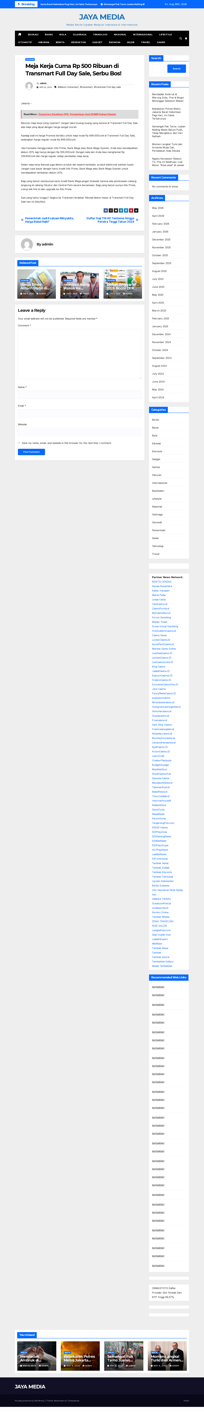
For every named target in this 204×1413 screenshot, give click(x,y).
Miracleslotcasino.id (163, 702)
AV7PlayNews (160, 849)
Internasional (143, 34)
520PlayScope (160, 845)
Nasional (120, 34)
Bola (62, 34)
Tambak (156, 952)
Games (161, 42)
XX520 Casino (160, 827)
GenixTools (158, 809)
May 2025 (158, 294)
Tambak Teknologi (162, 876)
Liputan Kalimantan (163, 881)
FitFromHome (160, 858)
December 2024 (161, 334)
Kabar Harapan (161, 590)
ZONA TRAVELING (163, 921)
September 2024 (162, 357)
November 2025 (161, 247)
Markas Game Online (164, 648)
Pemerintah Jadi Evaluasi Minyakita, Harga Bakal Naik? (49, 220)
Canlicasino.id (159, 604)
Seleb (131, 42)
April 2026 (158, 215)
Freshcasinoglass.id (163, 729)
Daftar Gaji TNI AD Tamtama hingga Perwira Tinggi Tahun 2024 (110, 220)
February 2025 (160, 318)
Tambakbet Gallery (163, 961)
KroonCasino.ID (161, 751)
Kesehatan (78, 42)
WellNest (157, 943)
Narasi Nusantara (162, 586)
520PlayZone (159, 831)
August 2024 (159, 365)
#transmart (86, 87)
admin (43, 83)
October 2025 (160, 255)
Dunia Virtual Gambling (165, 626)
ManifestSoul (159, 769)
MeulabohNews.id (162, 782)
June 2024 (158, 381)
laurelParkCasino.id (163, 644)
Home (186, 1400)
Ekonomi (114, 42)
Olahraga (79, 34)
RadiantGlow (159, 805)
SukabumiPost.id (161, 903)
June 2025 (158, 286)
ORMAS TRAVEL (161, 898)
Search (156, 58)
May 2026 (158, 207)
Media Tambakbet (162, 965)
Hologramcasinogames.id (166, 706)
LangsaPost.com (161, 930)
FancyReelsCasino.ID (164, 693)
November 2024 (161, 342)
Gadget (97, 42)
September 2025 (161, 263)
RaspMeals (158, 814)
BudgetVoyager (160, 764)
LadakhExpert (160, 939)
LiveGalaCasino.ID (162, 653)
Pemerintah (158, 530)
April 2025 (158, 302)
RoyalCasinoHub (161, 773)
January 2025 (160, 326)
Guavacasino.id (160, 715)
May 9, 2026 (30, 1366)
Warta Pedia (159, 595)
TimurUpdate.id (160, 796)
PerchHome (159, 818)
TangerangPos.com (163, 822)
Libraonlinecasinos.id (163, 742)
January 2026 (160, 231)
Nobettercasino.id (162, 733)
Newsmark (59, 1400)
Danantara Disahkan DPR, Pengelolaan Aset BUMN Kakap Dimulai (77, 114)
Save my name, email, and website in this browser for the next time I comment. (67, 443)
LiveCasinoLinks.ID (162, 662)
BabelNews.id (159, 791)
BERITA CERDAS (161, 581)
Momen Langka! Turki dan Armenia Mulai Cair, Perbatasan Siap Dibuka (167, 147)
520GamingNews (161, 836)
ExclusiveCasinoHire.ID (165, 684)
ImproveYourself (161, 800)
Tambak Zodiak (160, 867)
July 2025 (158, 279)
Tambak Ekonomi (162, 872)
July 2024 (158, 373)
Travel (145, 42)
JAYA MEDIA (102, 16)
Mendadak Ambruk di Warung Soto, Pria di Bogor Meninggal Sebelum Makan (168, 97)
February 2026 (160, 223)
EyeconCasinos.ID (162, 675)
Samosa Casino (161, 778)
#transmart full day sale (107, 87)
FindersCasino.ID (161, 679)
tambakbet (158, 986)
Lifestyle (165, 34)
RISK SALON (159, 925)
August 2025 (159, 271)
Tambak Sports (161, 957)
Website (22, 424)
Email (22, 405)
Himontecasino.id (161, 711)
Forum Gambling (161, 617)
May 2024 (158, 389)
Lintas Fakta (159, 599)
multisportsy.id (160, 907)
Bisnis (49, 34)
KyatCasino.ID (160, 747)
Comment (24, 325)
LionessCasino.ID (161, 657)
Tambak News (160, 948)
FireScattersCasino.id (164, 630)
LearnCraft (158, 755)
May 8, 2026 (117, 1366)
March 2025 (159, 310)
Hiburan (43, 42)
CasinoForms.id (160, 608)
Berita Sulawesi (160, 885)
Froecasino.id (159, 720)
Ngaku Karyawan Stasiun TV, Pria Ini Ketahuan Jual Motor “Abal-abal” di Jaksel (168, 162)
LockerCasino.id (161, 639)
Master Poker (160, 621)
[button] (181, 38)
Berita (60, 42)
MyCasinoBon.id (161, 612)
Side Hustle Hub (161, 934)
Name (22, 387)
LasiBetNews (159, 854)
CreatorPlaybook (161, 760)
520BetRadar (159, 840)
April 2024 (158, 397)
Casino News (159, 635)
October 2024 (160, 350)
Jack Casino (159, 688)
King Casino (158, 666)
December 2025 (161, 239)
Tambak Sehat (160, 863)
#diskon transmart (68, 87)
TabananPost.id (161, 787)
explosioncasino (161, 697)
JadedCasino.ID (161, 671)
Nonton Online (160, 912)
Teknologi (100, 34)
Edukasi (33, 34)
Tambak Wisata (160, 916)
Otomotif (25, 42)
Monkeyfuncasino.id (163, 738)
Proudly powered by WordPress (30, 1400)
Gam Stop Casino (162, 724)
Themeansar (73, 1400)
